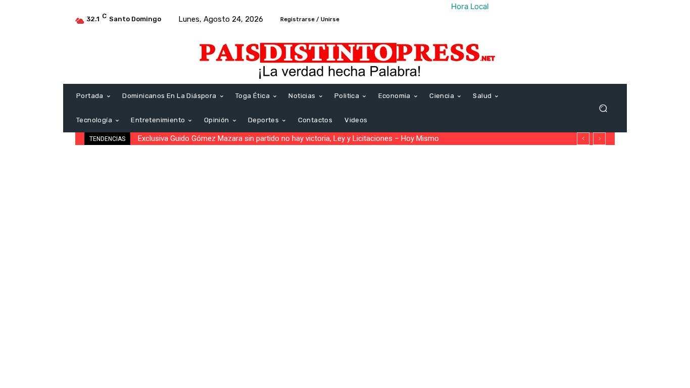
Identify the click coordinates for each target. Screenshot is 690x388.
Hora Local (470, 6)
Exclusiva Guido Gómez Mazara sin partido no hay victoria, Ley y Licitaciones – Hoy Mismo (288, 138)
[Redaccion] (83, 255)
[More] (613, 290)
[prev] (583, 138)
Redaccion (118, 255)
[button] (603, 108)
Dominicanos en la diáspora (137, 162)
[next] (599, 138)
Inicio (82, 162)
